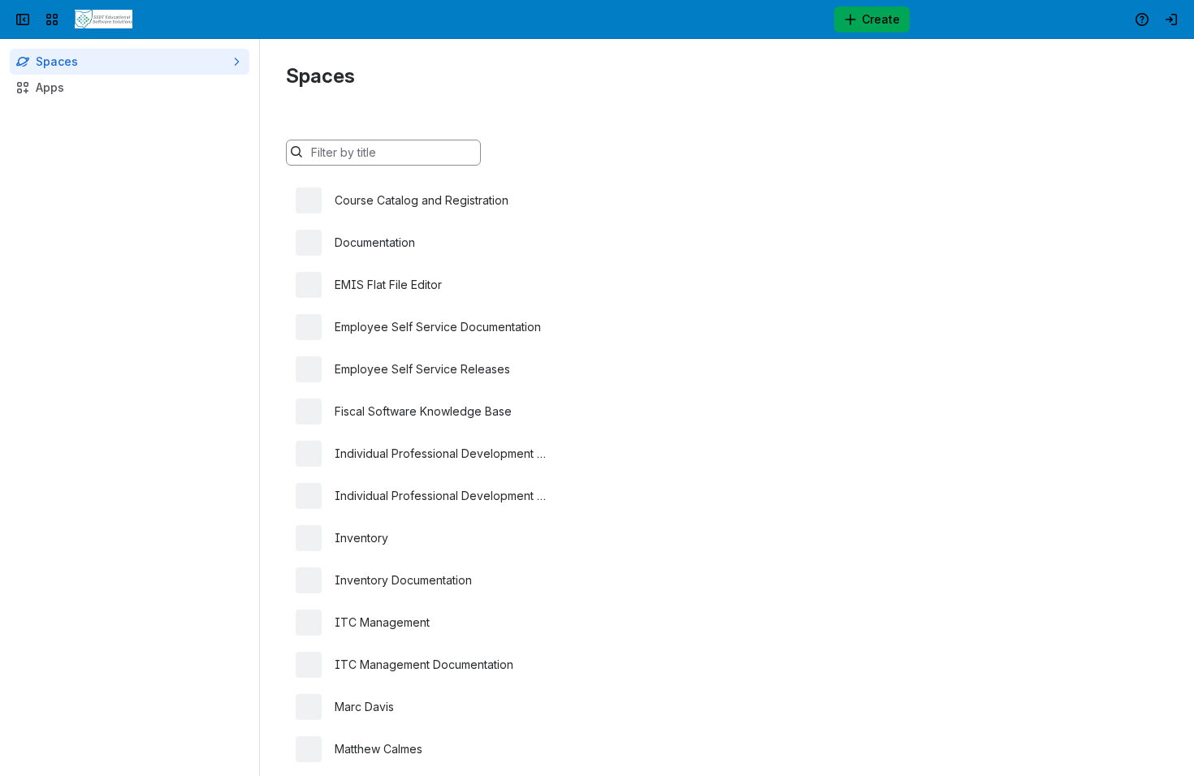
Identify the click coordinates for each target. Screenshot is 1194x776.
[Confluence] (103, 19)
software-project (673, 622)
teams (589, 200)
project (592, 622)
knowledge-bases (622, 411)
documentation (613, 242)
